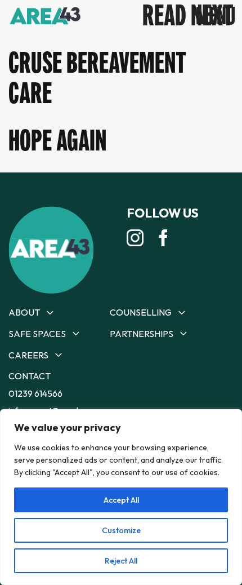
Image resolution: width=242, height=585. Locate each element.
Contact (29, 376)
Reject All (121, 561)
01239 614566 (35, 393)
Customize (121, 530)
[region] (121, 497)
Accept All (121, 500)
